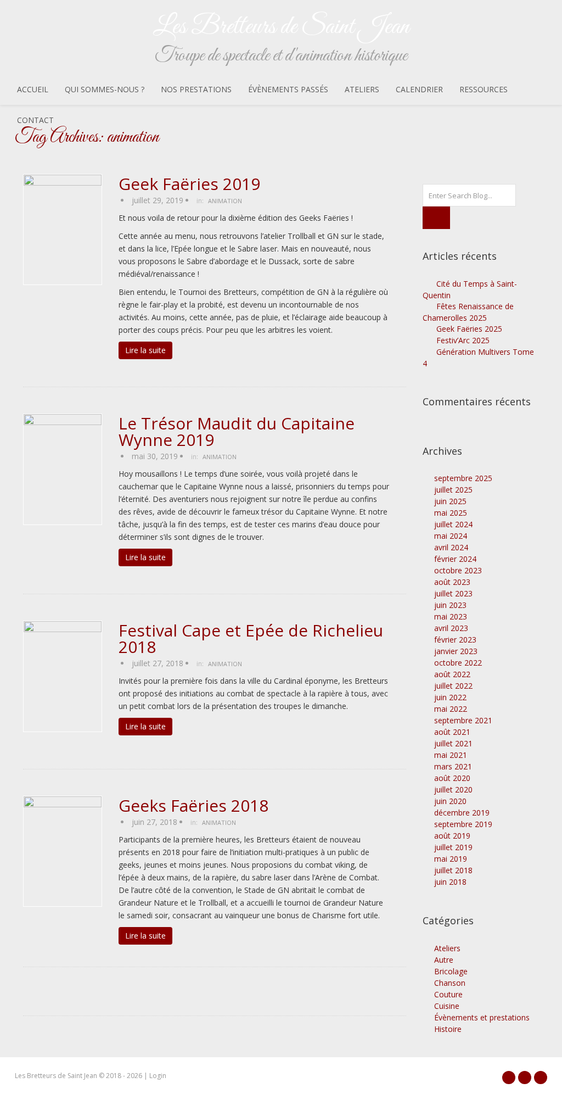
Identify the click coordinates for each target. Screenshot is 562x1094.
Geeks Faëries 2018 (193, 805)
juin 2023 (450, 605)
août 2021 (452, 732)
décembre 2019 (462, 812)
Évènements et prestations (482, 1017)
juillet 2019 (453, 847)
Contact (35, 120)
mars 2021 (453, 766)
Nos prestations (196, 89)
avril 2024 (451, 547)
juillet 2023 (453, 593)
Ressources (483, 89)
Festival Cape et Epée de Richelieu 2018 (251, 638)
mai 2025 (450, 512)
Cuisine (446, 1006)
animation (225, 201)
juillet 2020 (453, 789)
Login (157, 1075)
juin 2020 (450, 801)
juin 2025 (450, 501)
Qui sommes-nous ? (104, 89)
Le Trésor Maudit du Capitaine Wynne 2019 (237, 431)
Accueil (32, 89)
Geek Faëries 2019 (189, 184)
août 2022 (452, 674)
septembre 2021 (463, 720)
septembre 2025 (463, 478)
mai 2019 (450, 858)
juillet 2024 (453, 524)
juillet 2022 (453, 685)
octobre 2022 (458, 662)
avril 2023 (451, 628)
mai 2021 (450, 755)
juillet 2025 (453, 489)
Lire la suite (145, 350)
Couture (448, 994)
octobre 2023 (458, 570)
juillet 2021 (453, 743)
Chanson (449, 983)
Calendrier (419, 89)
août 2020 (452, 778)
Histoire (448, 1029)
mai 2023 (450, 616)
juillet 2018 (453, 870)
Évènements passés (288, 89)
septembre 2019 (463, 824)
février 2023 (455, 639)
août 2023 (452, 582)
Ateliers (362, 89)
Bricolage (451, 971)
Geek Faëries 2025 (469, 328)
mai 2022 (450, 709)
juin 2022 (450, 697)
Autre (443, 960)
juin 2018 (450, 882)
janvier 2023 (455, 651)
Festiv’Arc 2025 (463, 340)
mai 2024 (450, 536)
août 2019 (452, 835)
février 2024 (455, 559)
